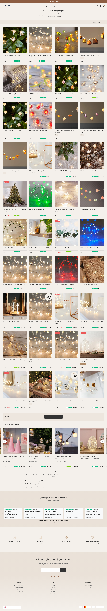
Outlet (29, 6)
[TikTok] (58, 576)
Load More (53, 417)
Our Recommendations (11, 425)
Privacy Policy (88, 587)
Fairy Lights (60, 6)
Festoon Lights (53, 6)
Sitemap (88, 591)
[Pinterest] (55, 576)
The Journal (53, 589)
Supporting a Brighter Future (53, 595)
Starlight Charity (53, 593)
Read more (59, 16)
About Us (53, 587)
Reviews (88, 589)
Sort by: (94, 22)
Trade (19, 593)
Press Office (53, 591)
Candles (66, 6)
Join (63, 570)
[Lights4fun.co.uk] (7, 6)
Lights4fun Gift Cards (19, 591)
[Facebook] (48, 576)
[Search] (97, 6)
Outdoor (77, 6)
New (34, 6)
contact (75, 474)
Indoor (71, 6)
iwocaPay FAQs (88, 595)
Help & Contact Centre (18, 585)
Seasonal (39, 6)
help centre (70, 474)
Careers (53, 585)
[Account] (100, 6)
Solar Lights (45, 6)
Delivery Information (19, 587)
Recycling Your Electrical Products (88, 598)
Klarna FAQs (88, 593)
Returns (18, 589)
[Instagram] (51, 576)
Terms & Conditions (88, 585)
